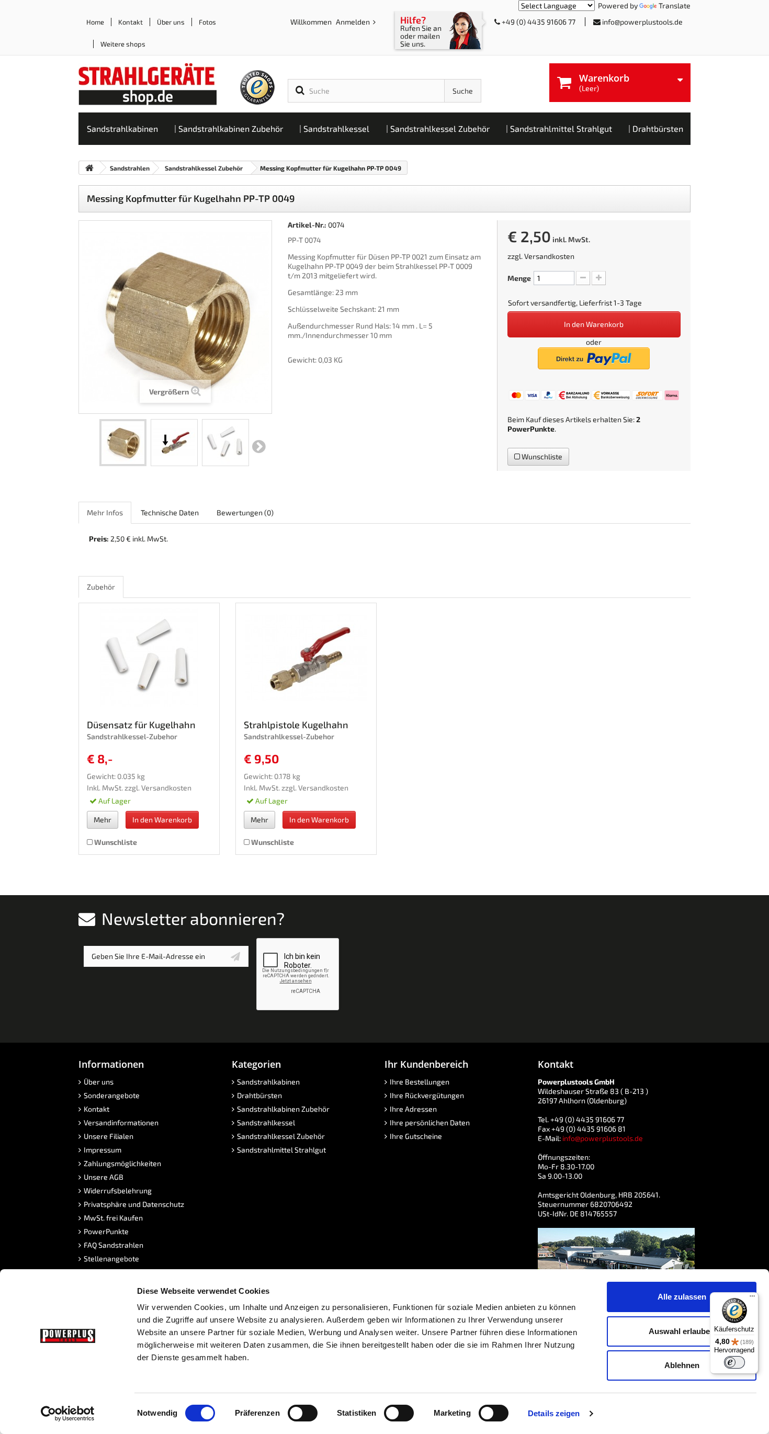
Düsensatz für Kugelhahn (141, 724)
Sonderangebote (112, 1095)
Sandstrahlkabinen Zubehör (283, 1108)
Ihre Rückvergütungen (427, 1095)
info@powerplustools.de (642, 21)
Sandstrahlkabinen (268, 1081)
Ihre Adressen (413, 1108)
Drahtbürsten (259, 1095)
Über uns (171, 22)
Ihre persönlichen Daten (430, 1122)
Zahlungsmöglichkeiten (122, 1163)
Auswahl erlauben (682, 1331)
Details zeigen (554, 1413)
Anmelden (353, 21)
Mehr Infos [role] (105, 512)
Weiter (259, 447)
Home (95, 22)
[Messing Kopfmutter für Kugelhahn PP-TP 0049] (123, 443)
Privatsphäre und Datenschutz (134, 1204)
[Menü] (752, 1298)
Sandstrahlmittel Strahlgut (281, 1149)
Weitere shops (122, 44)
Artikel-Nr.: (307, 224)
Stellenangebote (111, 1258)
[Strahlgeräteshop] (158, 84)
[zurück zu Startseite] (89, 167)
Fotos (207, 22)
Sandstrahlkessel (266, 1122)
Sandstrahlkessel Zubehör (281, 1136)
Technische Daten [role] (170, 512)
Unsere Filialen (108, 1136)
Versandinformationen (121, 1122)
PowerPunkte (531, 428)
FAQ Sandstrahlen (113, 1244)
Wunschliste (541, 456)
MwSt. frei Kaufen (113, 1217)
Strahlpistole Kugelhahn (296, 724)
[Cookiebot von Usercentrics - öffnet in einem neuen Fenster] (68, 1413)
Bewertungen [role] (245, 512)
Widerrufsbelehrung (118, 1190)
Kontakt (130, 22)
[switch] (303, 1413)
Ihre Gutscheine (416, 1136)
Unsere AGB (103, 1176)
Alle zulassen (682, 1296)
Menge (519, 278)
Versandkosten (549, 256)
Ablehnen (681, 1365)
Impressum (102, 1149)
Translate (675, 5)
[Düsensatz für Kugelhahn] (149, 657)
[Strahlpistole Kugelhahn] (306, 657)
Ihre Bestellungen (419, 1081)
